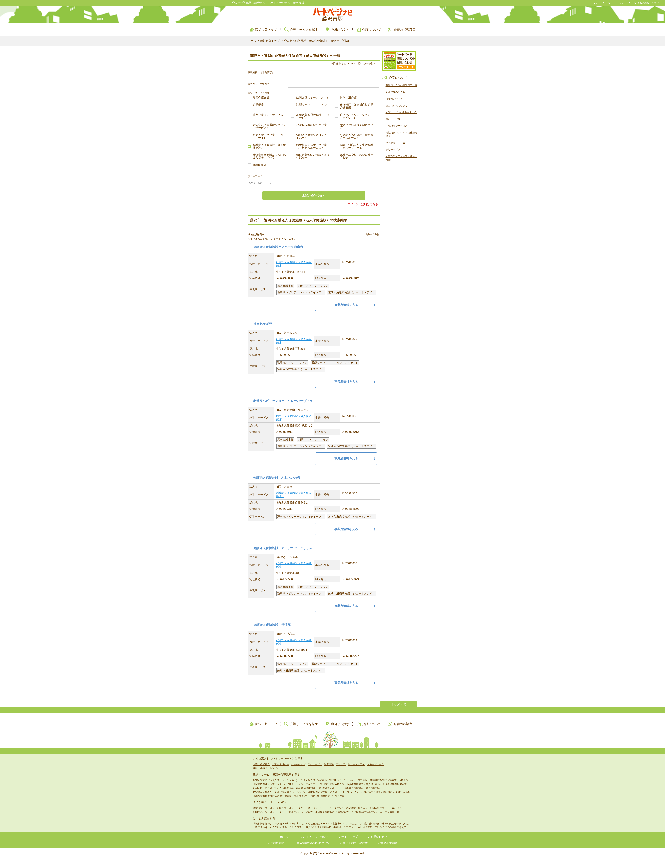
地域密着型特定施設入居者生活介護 (313, 156)
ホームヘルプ (298, 764)
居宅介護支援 (261, 97)
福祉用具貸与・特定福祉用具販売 (356, 156)
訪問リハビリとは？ (264, 812)
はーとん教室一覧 (389, 812)
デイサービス (315, 764)
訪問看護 (258, 104)
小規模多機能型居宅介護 (311, 125)
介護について (371, 29)
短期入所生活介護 (262, 788)
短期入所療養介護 (284, 788)
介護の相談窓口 (404, 29)
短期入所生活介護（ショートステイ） (269, 136)
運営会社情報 (388, 843)
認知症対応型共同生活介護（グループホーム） (356, 146)
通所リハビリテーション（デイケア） (355, 116)
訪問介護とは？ (285, 808)
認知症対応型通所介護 (332, 784)
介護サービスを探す (304, 29)
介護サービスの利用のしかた (401, 112)
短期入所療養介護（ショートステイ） (313, 136)
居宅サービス (393, 119)
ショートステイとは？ (332, 808)
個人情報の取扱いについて (313, 843)
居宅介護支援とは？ (357, 808)
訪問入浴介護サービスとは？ (385, 808)
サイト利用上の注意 (355, 843)
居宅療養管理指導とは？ (364, 812)
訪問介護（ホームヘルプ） (313, 97)
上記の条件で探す (314, 195)
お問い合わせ (379, 836)
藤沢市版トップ (266, 29)
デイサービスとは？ (307, 808)
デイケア (341, 764)
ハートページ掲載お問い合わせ (639, 2)
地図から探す (340, 29)
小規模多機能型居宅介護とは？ (332, 812)
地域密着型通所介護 (264, 784)
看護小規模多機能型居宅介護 (356, 126)
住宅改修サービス (395, 143)
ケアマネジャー (280, 764)
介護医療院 (260, 165)
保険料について (394, 98)
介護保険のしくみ (395, 92)
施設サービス (393, 149)
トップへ (396, 704)
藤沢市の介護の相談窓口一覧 (401, 85)
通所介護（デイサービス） (269, 115)
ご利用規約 (277, 843)
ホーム (252, 40)
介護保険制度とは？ (264, 808)
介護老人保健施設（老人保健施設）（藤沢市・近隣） (317, 40)
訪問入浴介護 (348, 97)
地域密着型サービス (396, 125)
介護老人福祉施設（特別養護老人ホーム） (356, 136)
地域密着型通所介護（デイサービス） (313, 116)
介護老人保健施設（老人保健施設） (269, 146)
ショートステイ (356, 764)
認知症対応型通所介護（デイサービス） (269, 126)
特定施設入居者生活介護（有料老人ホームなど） (311, 146)
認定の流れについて (396, 105)
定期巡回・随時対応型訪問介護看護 (356, 106)
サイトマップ (349, 836)
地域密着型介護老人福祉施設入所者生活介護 (269, 156)
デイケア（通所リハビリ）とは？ (295, 812)
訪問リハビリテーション (311, 104)
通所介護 (403, 780)
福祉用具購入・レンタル (266, 768)
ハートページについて (315, 836)
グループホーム (375, 764)
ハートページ (602, 2)
